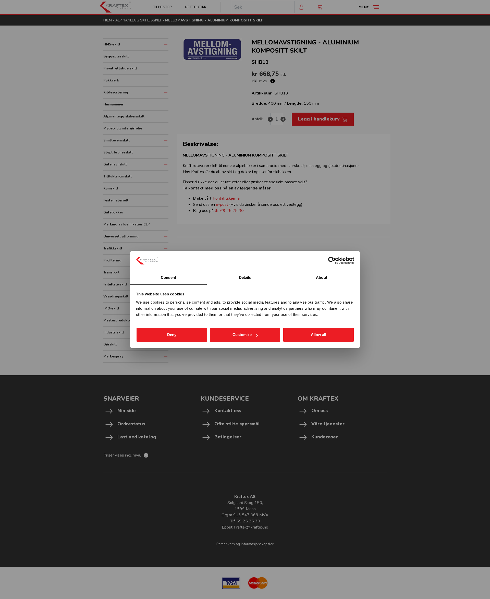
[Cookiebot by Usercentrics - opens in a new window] (332, 260)
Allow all (318, 334)
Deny (171, 334)
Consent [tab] (168, 277)
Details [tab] (245, 277)
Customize (242, 334)
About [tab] (321, 277)
